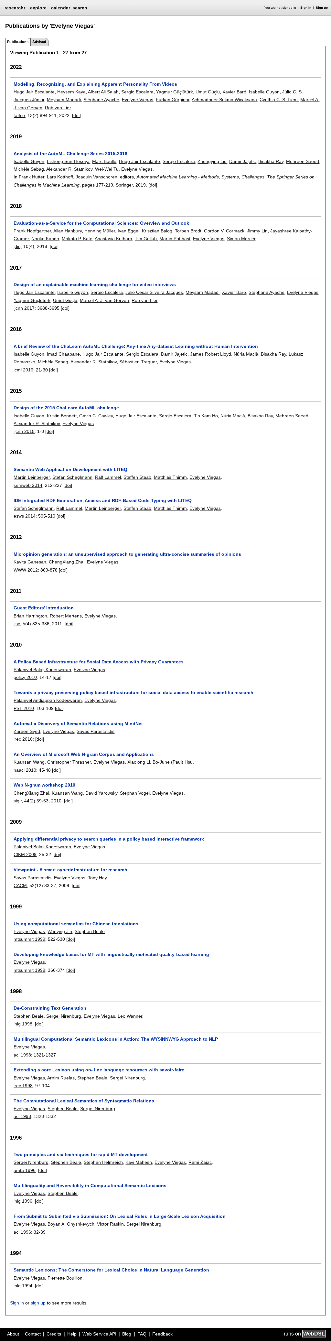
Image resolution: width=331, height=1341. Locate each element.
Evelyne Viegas (137, 99)
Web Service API (99, 1333)
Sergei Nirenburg (63, 1016)
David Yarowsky (101, 793)
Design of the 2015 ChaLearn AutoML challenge (66, 407)
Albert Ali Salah (103, 91)
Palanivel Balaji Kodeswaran (42, 669)
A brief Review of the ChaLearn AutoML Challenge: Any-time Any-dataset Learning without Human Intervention (136, 346)
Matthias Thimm (170, 477)
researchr (15, 7)
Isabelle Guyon (264, 91)
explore (38, 7)
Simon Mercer (241, 238)
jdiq (17, 246)
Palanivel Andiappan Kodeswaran (48, 700)
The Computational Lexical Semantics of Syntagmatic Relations (84, 1100)
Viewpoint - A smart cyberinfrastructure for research (70, 869)
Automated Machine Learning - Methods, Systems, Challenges (200, 176)
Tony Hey (97, 877)
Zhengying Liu (212, 161)
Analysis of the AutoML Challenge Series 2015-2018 (70, 153)
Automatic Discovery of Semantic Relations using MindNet (78, 723)
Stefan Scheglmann (72, 477)
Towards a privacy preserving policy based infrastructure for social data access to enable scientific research (133, 692)
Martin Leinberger (32, 477)
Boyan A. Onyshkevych (71, 1224)
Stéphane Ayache (101, 99)
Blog (126, 1333)
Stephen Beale (90, 931)
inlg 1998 (23, 1023)
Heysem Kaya (71, 91)
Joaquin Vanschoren (96, 176)
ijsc (17, 623)
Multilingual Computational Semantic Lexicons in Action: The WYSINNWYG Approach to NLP (116, 1039)
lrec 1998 (23, 1085)
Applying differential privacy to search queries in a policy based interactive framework (109, 839)
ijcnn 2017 (24, 308)
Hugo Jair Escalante (34, 91)
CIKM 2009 (25, 854)
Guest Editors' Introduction (44, 607)
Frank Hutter (31, 176)
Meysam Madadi (64, 99)
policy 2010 (25, 677)
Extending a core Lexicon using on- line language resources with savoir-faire (99, 1069)
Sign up (322, 7)
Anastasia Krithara (113, 238)
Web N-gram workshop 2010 (44, 785)
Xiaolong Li (138, 762)
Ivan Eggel (128, 230)
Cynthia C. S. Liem (279, 99)
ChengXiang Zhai (66, 561)
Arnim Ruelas (61, 1077)
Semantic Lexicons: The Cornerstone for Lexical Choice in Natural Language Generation (111, 1269)
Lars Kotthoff (60, 176)
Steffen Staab (137, 477)
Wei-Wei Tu (107, 169)
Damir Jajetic (242, 161)
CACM (20, 885)
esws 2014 (25, 516)
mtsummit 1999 (29, 939)
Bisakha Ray (270, 161)
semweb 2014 (28, 485)
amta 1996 (25, 1170)
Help (72, 1333)
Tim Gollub (146, 238)
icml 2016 (23, 369)
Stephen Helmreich (103, 1162)
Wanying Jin (60, 931)
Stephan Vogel (135, 793)
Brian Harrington (30, 615)
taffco (19, 115)
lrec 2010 (23, 739)
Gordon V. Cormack (224, 230)
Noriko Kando (45, 238)
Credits (54, 1333)
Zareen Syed (27, 731)
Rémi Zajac (200, 1162)
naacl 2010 (25, 770)
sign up (38, 1302)
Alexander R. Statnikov (69, 169)
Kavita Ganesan (30, 561)
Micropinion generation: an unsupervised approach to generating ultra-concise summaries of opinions (127, 554)
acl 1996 (22, 1232)
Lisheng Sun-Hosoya (68, 161)
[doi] (76, 115)
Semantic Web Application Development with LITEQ (70, 469)
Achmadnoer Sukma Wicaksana (224, 99)
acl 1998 (22, 1054)
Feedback (162, 1333)
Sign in (305, 7)
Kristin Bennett (62, 415)
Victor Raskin (110, 1224)
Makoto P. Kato (77, 238)
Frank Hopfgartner (32, 230)
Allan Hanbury (67, 230)
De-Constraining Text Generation (50, 1008)
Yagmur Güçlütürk (174, 91)
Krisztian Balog (157, 230)
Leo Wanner (130, 1016)
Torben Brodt (188, 230)
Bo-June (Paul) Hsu (173, 762)
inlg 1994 (23, 1285)
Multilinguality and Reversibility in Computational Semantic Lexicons (90, 1185)
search (79, 7)
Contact (33, 1333)
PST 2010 (24, 708)
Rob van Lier (58, 107)
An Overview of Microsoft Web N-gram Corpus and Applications (84, 754)
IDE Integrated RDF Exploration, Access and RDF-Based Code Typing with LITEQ (103, 500)
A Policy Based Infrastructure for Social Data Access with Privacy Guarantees (99, 661)
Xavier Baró (234, 91)
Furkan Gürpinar (172, 99)
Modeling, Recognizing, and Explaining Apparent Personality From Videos (95, 84)
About (13, 1333)
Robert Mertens (66, 615)
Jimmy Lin (257, 230)
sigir (18, 800)
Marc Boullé (104, 161)
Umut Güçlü (208, 91)
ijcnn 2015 (24, 431)
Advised (39, 42)
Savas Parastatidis (95, 731)
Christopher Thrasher (69, 762)
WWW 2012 (26, 570)
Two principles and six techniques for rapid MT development (81, 1154)
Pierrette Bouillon (65, 1278)
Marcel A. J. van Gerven (104, 300)
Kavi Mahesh (138, 1162)
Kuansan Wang (29, 762)
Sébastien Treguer (138, 361)
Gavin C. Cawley (96, 415)
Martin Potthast (174, 238)
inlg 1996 (23, 1201)
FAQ (141, 1333)
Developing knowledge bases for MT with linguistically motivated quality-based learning (111, 954)
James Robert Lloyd (210, 354)
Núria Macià (246, 354)
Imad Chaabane (63, 354)
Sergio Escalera (137, 91)
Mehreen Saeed (302, 161)
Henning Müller (99, 230)
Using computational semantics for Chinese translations (76, 923)
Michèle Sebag (29, 169)
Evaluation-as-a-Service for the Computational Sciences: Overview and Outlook (101, 223)
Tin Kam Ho (206, 415)
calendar (60, 7)
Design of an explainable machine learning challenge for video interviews (95, 284)
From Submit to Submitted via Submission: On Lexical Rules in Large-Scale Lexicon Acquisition (120, 1216)
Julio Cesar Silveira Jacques (154, 292)
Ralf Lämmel (108, 477)
